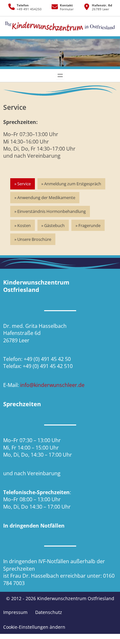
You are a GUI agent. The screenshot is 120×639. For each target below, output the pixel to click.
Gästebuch (54, 225)
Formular (67, 9)
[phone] (11, 7)
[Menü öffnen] (60, 75)
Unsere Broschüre (34, 239)
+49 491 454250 (29, 9)
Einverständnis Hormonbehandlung (51, 211)
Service (24, 184)
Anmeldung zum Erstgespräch (72, 184)
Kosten (24, 225)
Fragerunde (89, 225)
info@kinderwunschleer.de (52, 385)
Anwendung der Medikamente (46, 197)
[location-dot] (87, 7)
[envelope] (55, 7)
